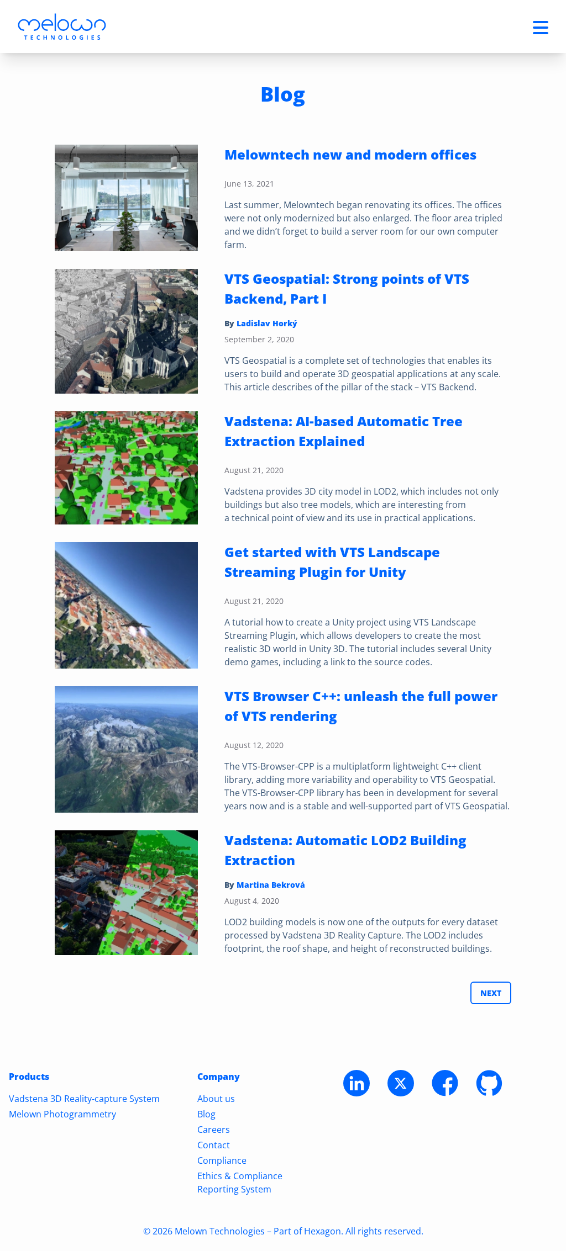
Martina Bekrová (271, 884)
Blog (206, 1114)
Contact (213, 1145)
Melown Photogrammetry (62, 1114)
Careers (213, 1129)
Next (490, 993)
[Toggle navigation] (540, 26)
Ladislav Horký (267, 323)
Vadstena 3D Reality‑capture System (84, 1099)
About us (216, 1099)
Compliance (222, 1160)
